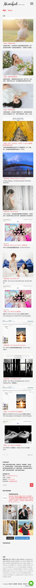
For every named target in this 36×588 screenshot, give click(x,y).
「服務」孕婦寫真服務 (9, 110)
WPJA (28, 569)
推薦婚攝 (22, 559)
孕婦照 (4, 565)
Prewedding (9, 569)
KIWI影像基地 (29, 567)
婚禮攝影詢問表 (13, 481)
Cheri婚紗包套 (27, 559)
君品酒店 (29, 573)
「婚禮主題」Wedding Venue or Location (14, 178)
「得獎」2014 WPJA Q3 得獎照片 (12, 311)
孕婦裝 (18, 565)
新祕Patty (8, 573)
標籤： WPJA (7, 10)
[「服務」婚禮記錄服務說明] (18, 63)
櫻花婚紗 (28, 565)
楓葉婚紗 (20, 569)
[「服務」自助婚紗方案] (18, 29)
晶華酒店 (5, 569)
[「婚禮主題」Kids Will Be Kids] (18, 265)
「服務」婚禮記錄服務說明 (10, 77)
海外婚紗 (8, 563)
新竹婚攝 (20, 567)
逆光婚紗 (26, 575)
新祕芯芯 (22, 575)
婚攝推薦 (12, 565)
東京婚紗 (8, 571)
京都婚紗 (28, 563)
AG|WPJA (12, 571)
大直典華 (9, 576)
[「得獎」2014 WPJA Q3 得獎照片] (18, 298)
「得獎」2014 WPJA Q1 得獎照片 (12, 445)
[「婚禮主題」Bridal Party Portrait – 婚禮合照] (18, 231)
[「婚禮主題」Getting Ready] (18, 198)
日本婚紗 (24, 563)
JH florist (15, 567)
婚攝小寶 (8, 559)
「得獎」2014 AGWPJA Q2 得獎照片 (13, 411)
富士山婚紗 (12, 573)
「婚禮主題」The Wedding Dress (12, 379)
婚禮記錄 (8, 561)
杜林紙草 (30, 571)
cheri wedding (23, 561)
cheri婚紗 (17, 559)
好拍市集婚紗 (10, 575)
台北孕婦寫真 (15, 569)
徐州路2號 (20, 571)
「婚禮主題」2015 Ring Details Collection (14, 345)
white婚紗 (5, 575)
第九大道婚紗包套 (9, 567)
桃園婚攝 (24, 567)
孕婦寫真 (28, 561)
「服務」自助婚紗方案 (9, 43)
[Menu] (30, 3)
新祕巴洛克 (19, 563)
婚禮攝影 (17, 561)
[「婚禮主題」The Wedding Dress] (18, 365)
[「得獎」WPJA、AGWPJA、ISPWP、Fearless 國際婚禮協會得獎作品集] (18, 129)
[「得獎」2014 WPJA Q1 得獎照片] (18, 431)
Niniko (15, 565)
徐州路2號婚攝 (24, 573)
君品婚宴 (18, 575)
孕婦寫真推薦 (13, 563)
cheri (32, 563)
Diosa (14, 575)
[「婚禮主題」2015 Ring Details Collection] (18, 331)
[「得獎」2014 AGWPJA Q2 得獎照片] (18, 398)
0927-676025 (11, 479)
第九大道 (8, 565)
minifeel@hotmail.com (12, 476)
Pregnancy (25, 571)
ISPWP (16, 571)
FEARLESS (18, 573)
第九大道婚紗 (23, 565)
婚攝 (4, 559)
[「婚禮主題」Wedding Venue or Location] (18, 165)
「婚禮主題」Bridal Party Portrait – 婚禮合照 (15, 245)
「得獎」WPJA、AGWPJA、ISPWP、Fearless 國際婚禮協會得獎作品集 (17, 144)
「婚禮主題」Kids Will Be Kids (11, 278)
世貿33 (30, 575)
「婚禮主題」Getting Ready (10, 211)
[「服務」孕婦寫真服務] (18, 96)
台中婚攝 (24, 569)
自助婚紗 (13, 561)
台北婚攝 (12, 559)
